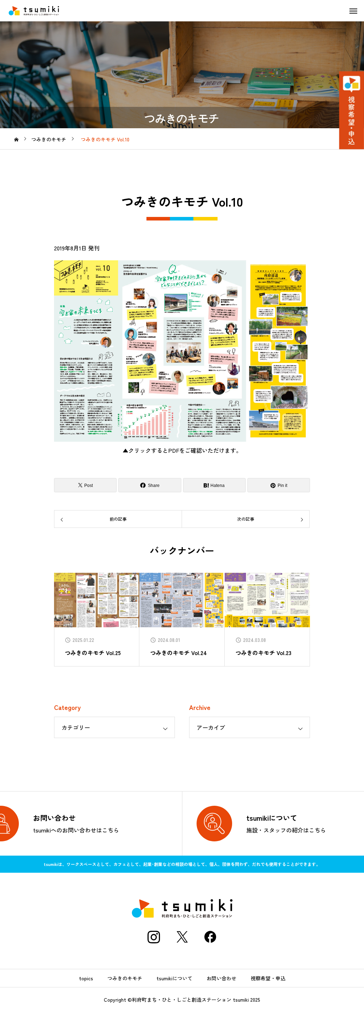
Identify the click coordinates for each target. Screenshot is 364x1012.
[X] (182, 937)
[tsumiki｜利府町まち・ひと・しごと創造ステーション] (33, 10)
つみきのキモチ (124, 978)
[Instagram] (153, 937)
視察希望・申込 (268, 978)
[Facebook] (210, 937)
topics (86, 978)
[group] (96, 619)
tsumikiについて (174, 978)
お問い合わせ (221, 978)
